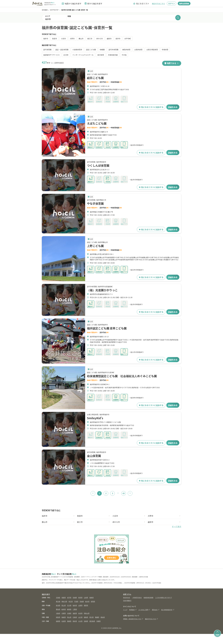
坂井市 (118, 38)
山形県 (86, 597)
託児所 (66, 55)
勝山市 (81, 38)
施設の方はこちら (158, 3)
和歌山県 (86, 613)
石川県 (69, 605)
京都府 (69, 613)
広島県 (75, 617)
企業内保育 (138, 49)
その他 (124, 55)
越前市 (109, 38)
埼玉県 (71, 601)
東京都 (58, 601)
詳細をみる (172, 107)
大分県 (80, 621)
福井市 (45, 38)
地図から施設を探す (71, 3)
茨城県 (82, 601)
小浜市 (63, 38)
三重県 (75, 609)
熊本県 (75, 621)
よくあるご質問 (143, 610)
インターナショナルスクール (82, 55)
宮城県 (75, 597)
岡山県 (69, 617)
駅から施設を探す (93, 3)
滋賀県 (75, 613)
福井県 (75, 605)
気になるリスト (141, 3)
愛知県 (58, 609)
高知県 (103, 617)
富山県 (64, 605)
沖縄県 (98, 621)
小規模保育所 (77, 49)
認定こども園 (91, 49)
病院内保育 (126, 49)
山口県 (80, 617)
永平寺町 (127, 38)
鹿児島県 (92, 621)
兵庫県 (64, 613)
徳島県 (86, 617)
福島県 (91, 597)
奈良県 (80, 613)
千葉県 (76, 601)
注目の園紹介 (127, 600)
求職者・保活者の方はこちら (132, 619)
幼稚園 (102, 49)
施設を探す (46, 594)
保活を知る (126, 597)
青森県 (64, 597)
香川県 (91, 617)
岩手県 (69, 597)
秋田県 (80, 597)
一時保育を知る (137, 597)
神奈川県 (64, 601)
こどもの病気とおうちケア (163, 597)
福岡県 (58, 621)
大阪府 (58, 613)
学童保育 (165, 49)
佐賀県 (64, 621)
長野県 (86, 605)
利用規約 (132, 610)
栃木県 (87, 601)
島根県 (64, 617)
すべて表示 (176, 527)
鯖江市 (89, 38)
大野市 (72, 38)
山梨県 (80, 605)
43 (124, 493)
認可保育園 (47, 49)
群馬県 (93, 601)
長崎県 (69, 621)
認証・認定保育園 (61, 49)
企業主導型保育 (152, 49)
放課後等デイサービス (51, 55)
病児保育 (100, 55)
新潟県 (58, 605)
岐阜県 (64, 609)
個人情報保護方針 (166, 610)
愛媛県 (97, 617)
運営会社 (154, 610)
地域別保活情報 (148, 597)
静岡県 (69, 609)
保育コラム (127, 594)
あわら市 (99, 38)
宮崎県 (86, 621)
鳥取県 (58, 617)
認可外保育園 (113, 49)
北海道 (58, 597)
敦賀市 (54, 38)
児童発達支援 (113, 55)
